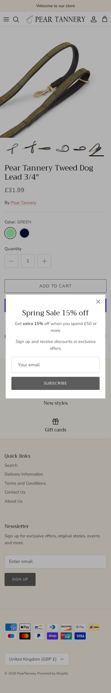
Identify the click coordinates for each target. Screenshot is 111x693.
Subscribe (55, 383)
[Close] (98, 301)
